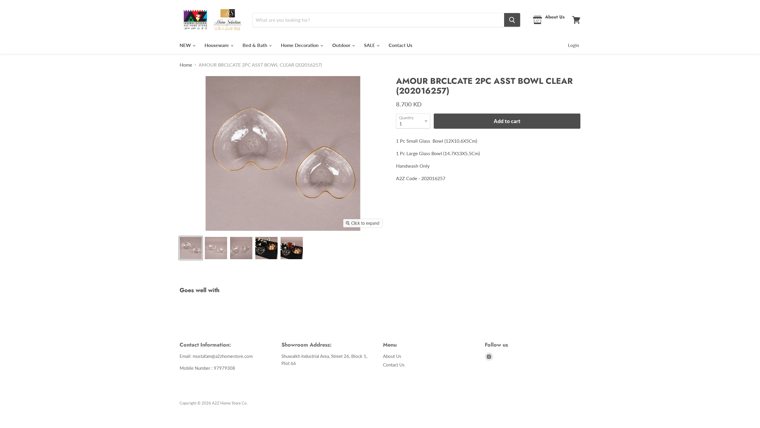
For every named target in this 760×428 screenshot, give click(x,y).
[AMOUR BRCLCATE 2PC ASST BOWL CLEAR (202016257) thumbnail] (190, 248)
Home (186, 64)
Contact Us (400, 45)
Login (573, 45)
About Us (392, 356)
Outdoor (342, 45)
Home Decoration (300, 45)
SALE (370, 45)
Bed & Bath (255, 45)
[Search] (512, 20)
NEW (186, 45)
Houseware (217, 45)
